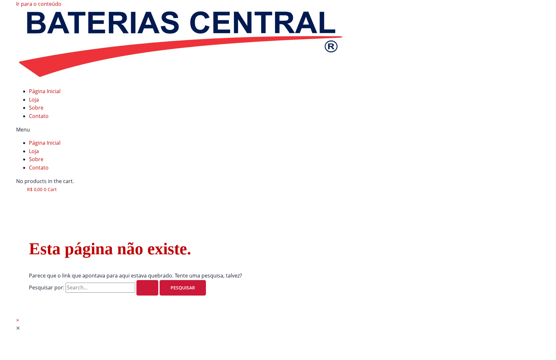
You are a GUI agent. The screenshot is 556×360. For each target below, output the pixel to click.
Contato (39, 116)
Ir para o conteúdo (38, 3)
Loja (34, 99)
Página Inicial (44, 91)
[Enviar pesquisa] (147, 288)
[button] (278, 130)
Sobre (36, 107)
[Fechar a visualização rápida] (18, 328)
